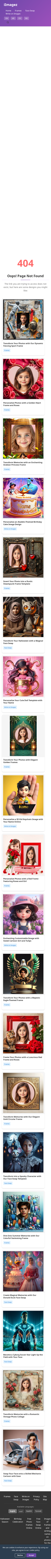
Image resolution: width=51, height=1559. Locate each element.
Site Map (45, 1498)
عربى (21, 1511)
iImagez (10, 4)
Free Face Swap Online (38, 1523)
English (12, 1511)
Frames (18, 10)
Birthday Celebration (18, 1520)
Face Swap (30, 10)
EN (7, 18)
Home (8, 10)
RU (26, 18)
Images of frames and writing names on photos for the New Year (47, 1534)
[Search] (8, 22)
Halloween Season (5, 1520)
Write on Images (13, 13)
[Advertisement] (25, 135)
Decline (20, 1555)
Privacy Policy (36, 1498)
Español (29, 1511)
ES (20, 18)
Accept (31, 1555)
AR (13, 18)
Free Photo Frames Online (29, 1523)
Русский (38, 1511)
